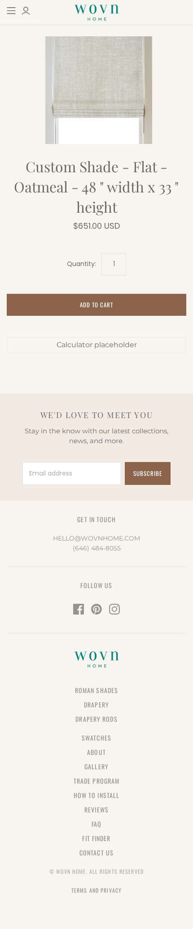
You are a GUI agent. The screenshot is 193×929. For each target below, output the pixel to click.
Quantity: (81, 264)
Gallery (96, 766)
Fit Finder (96, 838)
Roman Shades (96, 690)
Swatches (96, 737)
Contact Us (96, 852)
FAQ (96, 824)
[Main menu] (11, 10)
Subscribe (147, 473)
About (96, 752)
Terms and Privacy (96, 890)
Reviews (96, 809)
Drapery (96, 704)
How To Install (97, 795)
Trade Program (97, 780)
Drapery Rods (96, 719)
